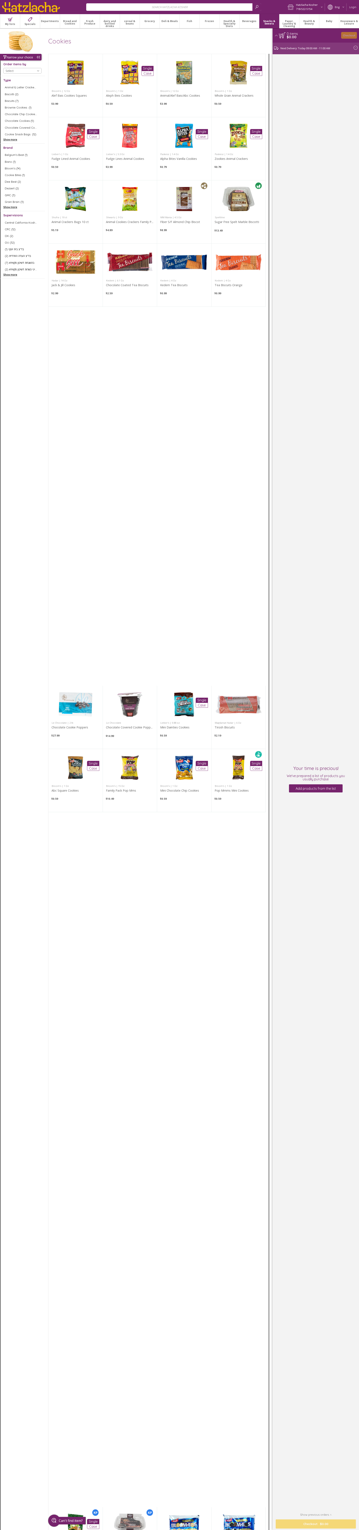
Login (352, 7)
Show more (10, 139)
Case (147, 73)
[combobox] (173, 7)
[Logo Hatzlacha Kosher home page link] (31, 7)
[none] (75, 85)
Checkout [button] (349, 35)
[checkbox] (22, 87)
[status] (292, 33)
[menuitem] (10, 21)
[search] (256, 7)
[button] (305, 7)
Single (147, 68)
